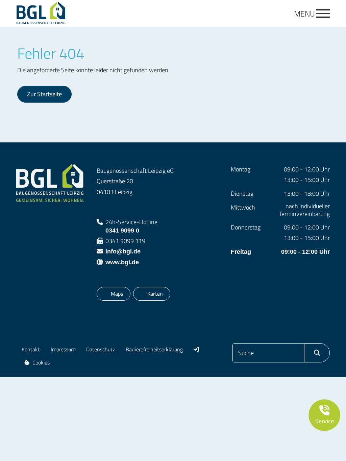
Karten (155, 293)
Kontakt (31, 349)
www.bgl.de (122, 262)
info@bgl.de (123, 251)
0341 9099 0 (131, 225)
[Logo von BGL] (50, 13)
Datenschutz (100, 349)
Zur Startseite (44, 94)
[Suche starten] (317, 352)
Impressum (63, 349)
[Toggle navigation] (323, 13)
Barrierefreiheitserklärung (154, 349)
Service (324, 421)
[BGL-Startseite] (50, 182)
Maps (118, 293)
